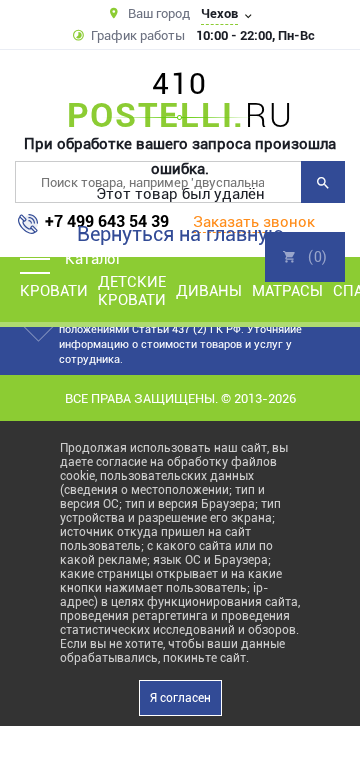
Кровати (54, 291)
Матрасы (287, 291)
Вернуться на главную (180, 234)
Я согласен (180, 698)
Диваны (209, 291)
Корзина (305, 257)
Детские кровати (132, 291)
